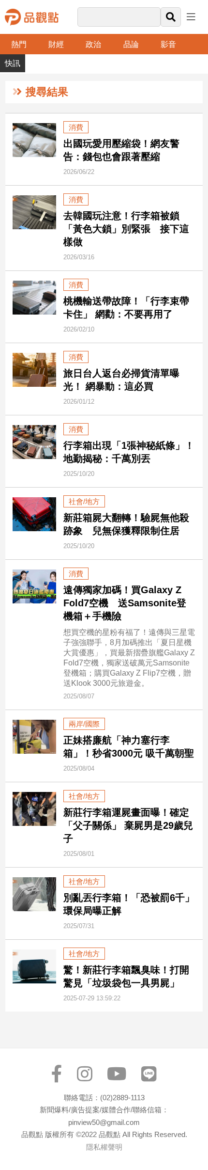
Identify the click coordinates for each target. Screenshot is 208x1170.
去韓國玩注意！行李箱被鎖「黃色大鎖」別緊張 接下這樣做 (126, 228)
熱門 (19, 44)
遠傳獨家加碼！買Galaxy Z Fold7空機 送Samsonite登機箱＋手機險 (124, 603)
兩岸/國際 (84, 724)
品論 (131, 44)
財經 (56, 44)
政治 (93, 44)
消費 (76, 127)
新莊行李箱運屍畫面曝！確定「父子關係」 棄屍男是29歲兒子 (128, 825)
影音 (168, 44)
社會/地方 (84, 501)
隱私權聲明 (104, 1147)
